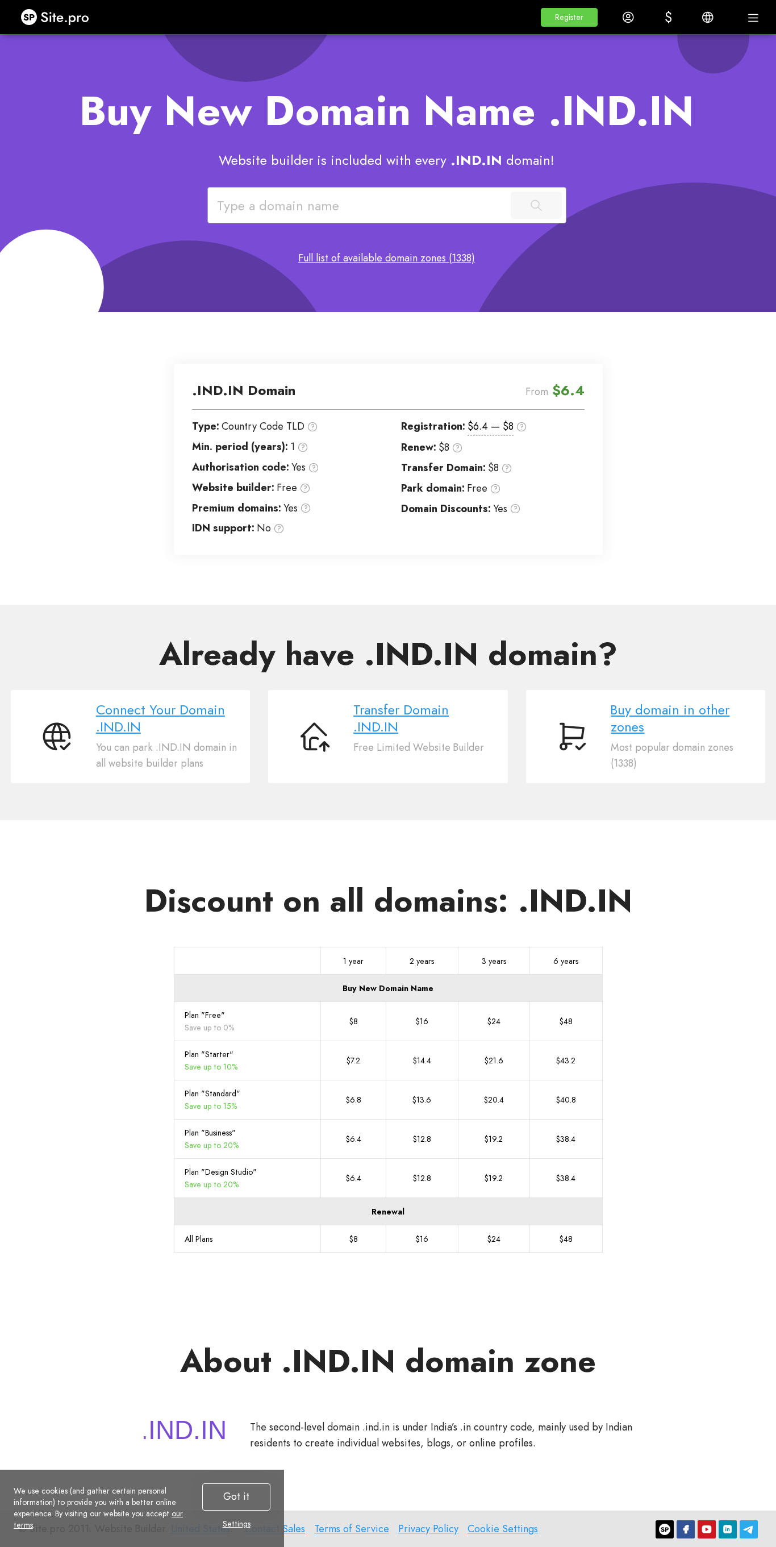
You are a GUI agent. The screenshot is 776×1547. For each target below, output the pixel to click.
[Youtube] (707, 1529)
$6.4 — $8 (491, 426)
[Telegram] (749, 1529)
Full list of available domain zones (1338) (386, 258)
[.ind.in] (184, 1430)
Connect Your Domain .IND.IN (160, 718)
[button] (569, 17)
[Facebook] (686, 1529)
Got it (236, 1496)
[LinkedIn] (728, 1529)
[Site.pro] (665, 1529)
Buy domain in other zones (670, 718)
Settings (237, 1523)
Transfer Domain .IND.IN (401, 718)
